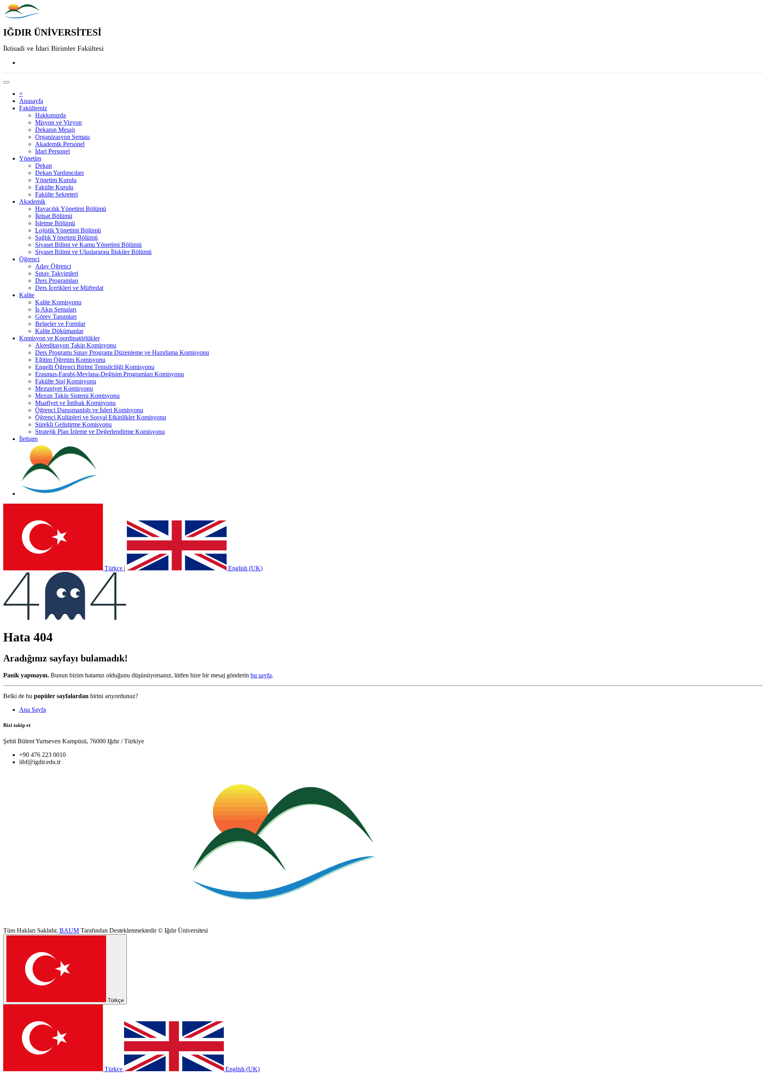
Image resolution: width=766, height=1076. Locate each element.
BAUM (69, 930)
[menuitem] (31, 100)
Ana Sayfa (32, 709)
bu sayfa (261, 675)
